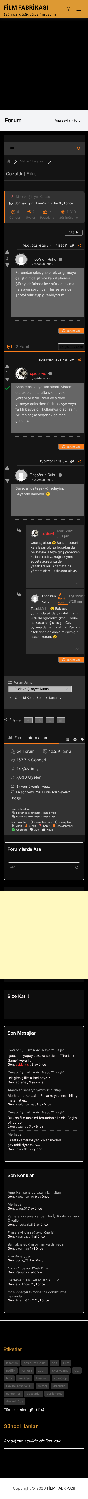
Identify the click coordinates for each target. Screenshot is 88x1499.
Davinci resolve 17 (19, 1386)
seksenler (13, 1393)
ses (54, 1363)
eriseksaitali (24, 1224)
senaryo (24, 1378)
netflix (10, 1370)
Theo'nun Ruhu (46, 203)
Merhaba (15, 1134)
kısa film (12, 1363)
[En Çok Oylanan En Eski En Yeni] (71, 346)
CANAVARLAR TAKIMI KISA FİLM (33, 1280)
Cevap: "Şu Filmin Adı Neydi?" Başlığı (36, 1050)
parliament (54, 1393)
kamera (26, 1370)
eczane (21, 1082)
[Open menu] (78, 9)
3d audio (59, 1386)
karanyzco (23, 1236)
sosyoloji (60, 1378)
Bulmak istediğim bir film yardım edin (36, 1244)
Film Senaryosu (19, 1256)
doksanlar (34, 1393)
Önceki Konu (23, 698)
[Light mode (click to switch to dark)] (68, 9)
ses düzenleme (35, 1363)
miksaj (42, 1386)
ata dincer (23, 1284)
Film (66, 1363)
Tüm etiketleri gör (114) (24, 1409)
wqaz (45, 786)
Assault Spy (14, 1401)
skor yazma (60, 1370)
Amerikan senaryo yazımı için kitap (34, 1090)
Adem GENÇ (25, 1300)
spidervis (38, 373)
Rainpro (21, 1272)
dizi (76, 1370)
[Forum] (9, 161)
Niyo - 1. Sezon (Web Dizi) (28, 1268)
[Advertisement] (44, 64)
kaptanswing (25, 1104)
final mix (42, 1378)
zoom (42, 1370)
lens (9, 1378)
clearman (22, 1248)
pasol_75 (22, 1260)
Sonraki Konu (47, 698)
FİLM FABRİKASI (26, 7)
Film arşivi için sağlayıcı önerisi (31, 1232)
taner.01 (21, 1149)
